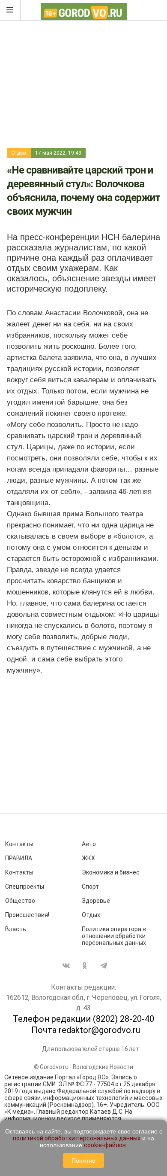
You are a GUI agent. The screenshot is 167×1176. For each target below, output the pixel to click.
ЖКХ (88, 858)
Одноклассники (84, 965)
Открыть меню (10, 10)
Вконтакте (66, 965)
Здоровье (96, 900)
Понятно (83, 1160)
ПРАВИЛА (18, 858)
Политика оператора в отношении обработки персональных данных (114, 936)
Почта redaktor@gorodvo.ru (85, 1030)
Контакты (19, 844)
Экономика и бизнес (111, 872)
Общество (20, 900)
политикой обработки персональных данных (76, 1138)
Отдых (19, 153)
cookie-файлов (105, 1145)
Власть (15, 929)
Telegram (103, 965)
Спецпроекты (24, 886)
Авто (89, 844)
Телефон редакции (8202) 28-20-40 (83, 1019)
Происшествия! (27, 914)
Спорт (90, 886)
